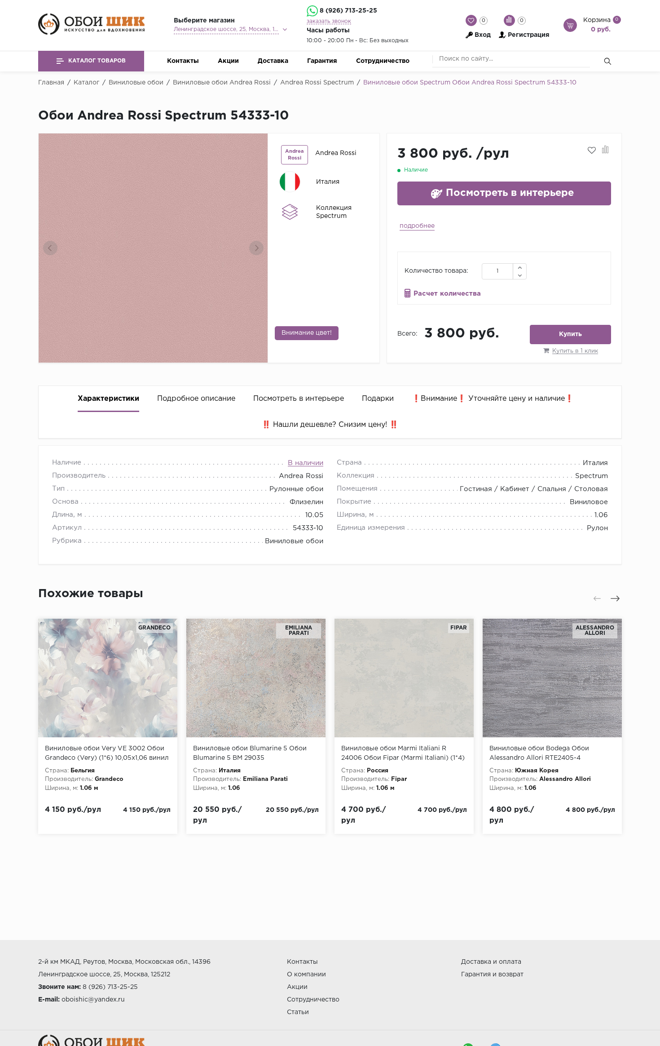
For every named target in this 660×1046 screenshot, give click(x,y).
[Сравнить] (605, 150)
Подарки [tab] (378, 398)
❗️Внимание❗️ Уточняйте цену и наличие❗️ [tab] (493, 398)
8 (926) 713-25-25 (348, 10)
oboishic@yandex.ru (93, 999)
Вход (483, 35)
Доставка (273, 61)
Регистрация (529, 35)
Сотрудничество (382, 61)
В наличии (305, 463)
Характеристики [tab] (108, 398)
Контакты (183, 61)
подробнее (417, 226)
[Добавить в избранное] (591, 150)
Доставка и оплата (491, 962)
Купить (570, 334)
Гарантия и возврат (492, 974)
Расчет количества (447, 294)
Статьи (298, 1012)
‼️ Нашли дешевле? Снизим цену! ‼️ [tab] (330, 424)
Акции (228, 61)
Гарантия (322, 61)
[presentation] (50, 248)
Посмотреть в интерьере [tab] (298, 398)
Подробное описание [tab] (196, 398)
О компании (306, 974)
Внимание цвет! (307, 333)
